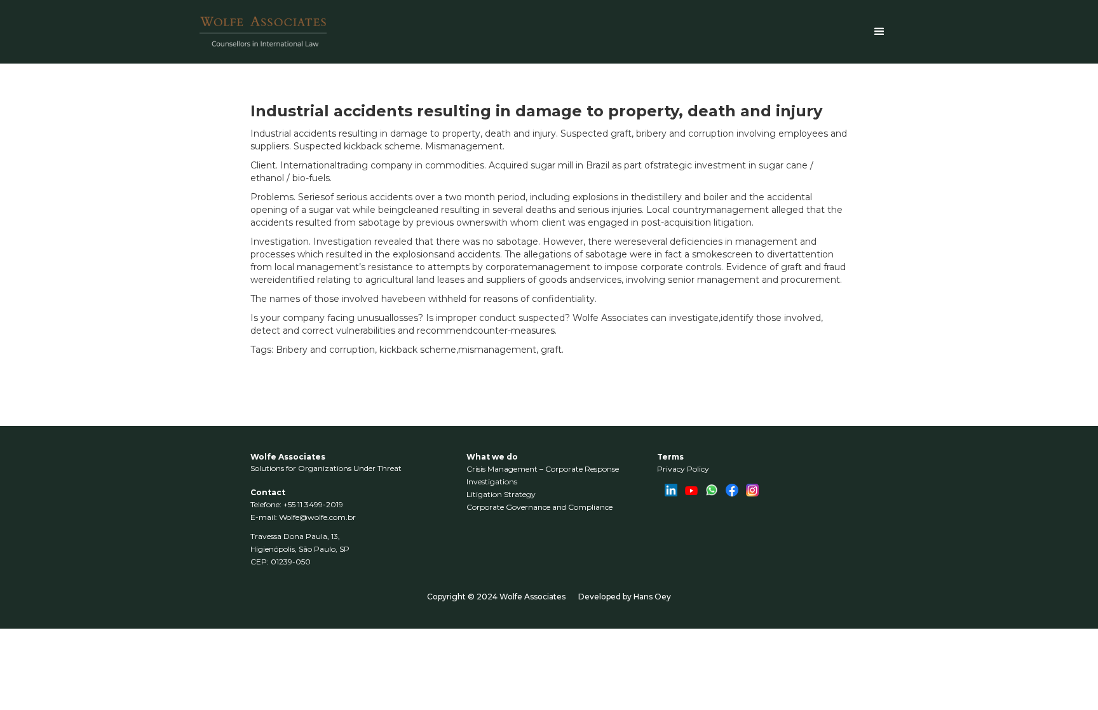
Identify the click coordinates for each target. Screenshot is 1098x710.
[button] (879, 32)
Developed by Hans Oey (624, 596)
